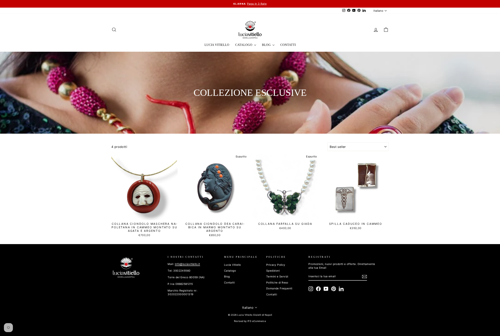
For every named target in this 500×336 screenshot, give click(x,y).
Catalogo (244, 44)
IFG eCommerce (256, 321)
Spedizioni (273, 270)
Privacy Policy (275, 264)
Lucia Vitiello (216, 44)
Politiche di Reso (277, 282)
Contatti (288, 44)
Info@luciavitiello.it (187, 264)
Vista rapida (144, 215)
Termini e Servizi (277, 276)
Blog (266, 44)
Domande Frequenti (279, 288)
